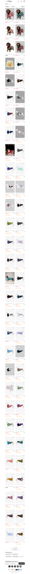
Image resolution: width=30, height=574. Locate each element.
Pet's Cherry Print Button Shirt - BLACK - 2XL (10, 303)
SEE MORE (15, 549)
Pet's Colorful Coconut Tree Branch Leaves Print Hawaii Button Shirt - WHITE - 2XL (20, 120)
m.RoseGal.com (10, 1)
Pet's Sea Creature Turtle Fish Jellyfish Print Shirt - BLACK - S (20, 303)
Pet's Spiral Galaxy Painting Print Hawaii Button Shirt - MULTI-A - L (20, 449)
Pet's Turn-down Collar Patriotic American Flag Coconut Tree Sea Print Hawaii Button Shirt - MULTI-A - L (10, 504)
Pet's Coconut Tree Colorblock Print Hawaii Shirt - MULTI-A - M (10, 193)
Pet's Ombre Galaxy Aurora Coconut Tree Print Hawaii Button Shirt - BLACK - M (20, 431)
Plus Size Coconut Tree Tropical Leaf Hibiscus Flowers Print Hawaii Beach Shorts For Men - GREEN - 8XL (10, 70)
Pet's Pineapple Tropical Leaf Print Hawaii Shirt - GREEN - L (10, 431)
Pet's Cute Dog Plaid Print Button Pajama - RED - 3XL (20, 37)
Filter (22, 6)
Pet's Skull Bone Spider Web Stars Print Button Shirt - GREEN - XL (10, 285)
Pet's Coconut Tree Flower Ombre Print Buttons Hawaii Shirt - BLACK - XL (20, 522)
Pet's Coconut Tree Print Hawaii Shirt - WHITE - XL (20, 321)
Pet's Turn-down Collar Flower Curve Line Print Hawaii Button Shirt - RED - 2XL (10, 413)
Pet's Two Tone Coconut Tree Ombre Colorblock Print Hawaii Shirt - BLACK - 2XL (10, 376)
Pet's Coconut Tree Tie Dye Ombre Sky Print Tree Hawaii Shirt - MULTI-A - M (10, 175)
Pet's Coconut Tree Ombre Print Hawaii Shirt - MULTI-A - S (20, 504)
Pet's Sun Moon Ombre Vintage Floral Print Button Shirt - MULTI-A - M (20, 376)
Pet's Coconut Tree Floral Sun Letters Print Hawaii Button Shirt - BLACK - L (20, 285)
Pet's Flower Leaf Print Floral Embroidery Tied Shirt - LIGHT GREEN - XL (20, 175)
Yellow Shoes (8, 556)
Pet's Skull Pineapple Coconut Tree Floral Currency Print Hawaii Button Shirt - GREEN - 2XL (20, 394)
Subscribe (21, 563)
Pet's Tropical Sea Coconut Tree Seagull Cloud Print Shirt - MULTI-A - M (20, 193)
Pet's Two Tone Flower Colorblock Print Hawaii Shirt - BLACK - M (20, 358)
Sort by (13, 6)
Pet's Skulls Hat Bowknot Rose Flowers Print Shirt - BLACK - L (20, 230)
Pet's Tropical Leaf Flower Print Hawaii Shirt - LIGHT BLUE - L (10, 358)
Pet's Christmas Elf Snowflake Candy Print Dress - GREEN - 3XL (10, 54)
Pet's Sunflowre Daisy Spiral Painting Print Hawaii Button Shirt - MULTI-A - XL (10, 449)
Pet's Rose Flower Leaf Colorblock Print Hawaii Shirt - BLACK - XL (10, 321)
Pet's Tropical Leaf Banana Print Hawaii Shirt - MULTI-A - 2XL (10, 230)
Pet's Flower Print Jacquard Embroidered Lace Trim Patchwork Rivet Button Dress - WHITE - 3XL (10, 394)
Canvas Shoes (14, 554)
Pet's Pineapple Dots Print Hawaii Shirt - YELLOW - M (10, 486)
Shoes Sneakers (15, 556)
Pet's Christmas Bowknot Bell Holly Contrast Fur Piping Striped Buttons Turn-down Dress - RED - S (10, 157)
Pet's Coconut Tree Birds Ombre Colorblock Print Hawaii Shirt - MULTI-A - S (20, 486)
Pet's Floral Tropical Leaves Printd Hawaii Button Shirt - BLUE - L (10, 120)
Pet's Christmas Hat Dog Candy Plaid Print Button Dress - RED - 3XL (10, 37)
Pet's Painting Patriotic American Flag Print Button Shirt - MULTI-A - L (20, 413)
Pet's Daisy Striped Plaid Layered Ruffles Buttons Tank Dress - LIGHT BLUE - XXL (10, 541)
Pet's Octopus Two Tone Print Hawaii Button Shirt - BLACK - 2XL (10, 87)
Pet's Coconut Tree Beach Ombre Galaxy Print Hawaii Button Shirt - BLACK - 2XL (20, 70)
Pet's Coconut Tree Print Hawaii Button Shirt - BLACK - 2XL (20, 87)
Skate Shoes (8, 554)
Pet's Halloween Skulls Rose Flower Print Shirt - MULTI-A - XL (20, 157)
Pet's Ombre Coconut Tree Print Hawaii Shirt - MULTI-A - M (20, 541)
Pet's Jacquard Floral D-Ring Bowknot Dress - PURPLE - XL (20, 248)
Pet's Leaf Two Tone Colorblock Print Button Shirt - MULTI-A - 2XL (10, 248)
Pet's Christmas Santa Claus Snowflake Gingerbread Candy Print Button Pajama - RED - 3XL (20, 54)
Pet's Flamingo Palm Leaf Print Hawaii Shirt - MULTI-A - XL (10, 522)
